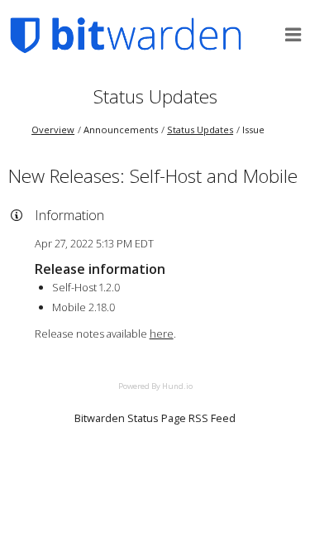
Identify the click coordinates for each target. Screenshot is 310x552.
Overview (52, 129)
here (162, 333)
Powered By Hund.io (155, 386)
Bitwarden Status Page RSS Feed (155, 417)
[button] (293, 35)
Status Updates (155, 96)
